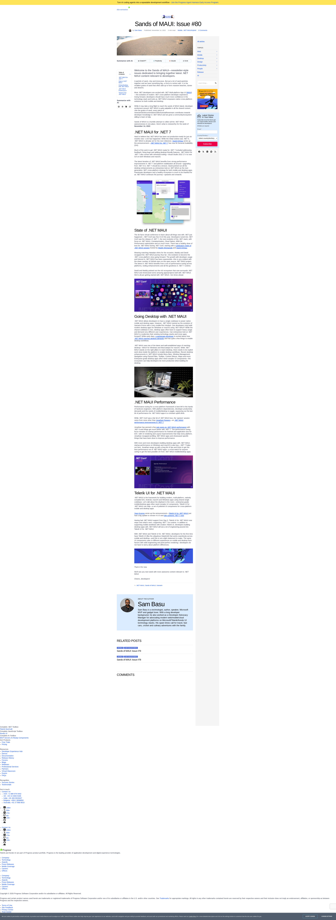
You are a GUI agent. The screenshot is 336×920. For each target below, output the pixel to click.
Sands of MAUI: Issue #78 (129, 659)
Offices (4, 871)
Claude (173, 61)
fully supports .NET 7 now (174, 515)
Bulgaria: (14, 800)
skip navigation (122, 9)
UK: (12, 796)
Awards (5, 862)
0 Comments (202, 30)
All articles (201, 41)
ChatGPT (143, 61)
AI (198, 75)
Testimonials (6, 785)
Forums (5, 760)
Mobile (180, 30)
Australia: (14, 802)
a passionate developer (164, 336)
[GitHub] (5, 820)
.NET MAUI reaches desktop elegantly (149, 338)
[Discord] (5, 823)
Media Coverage (8, 866)
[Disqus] (155, 701)
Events (4, 773)
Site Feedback (7, 907)
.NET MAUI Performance (123, 89)
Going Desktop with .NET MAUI (124, 85)
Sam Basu (138, 30)
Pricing (4, 744)
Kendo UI (3, 733)
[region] (168, 916)
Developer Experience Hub (12, 751)
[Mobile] (207, 55)
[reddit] (211, 152)
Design (200, 62)
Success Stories (8, 782)
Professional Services (10, 767)
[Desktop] (207, 58)
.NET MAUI (140, 585)
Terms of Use (7, 905)
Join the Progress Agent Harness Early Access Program (194, 2)
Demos (4, 754)
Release (200, 72)
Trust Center (6, 912)
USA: (12, 794)
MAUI (189, 92)
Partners (5, 769)
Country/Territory (202, 135)
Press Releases (8, 864)
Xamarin (159, 585)
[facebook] (199, 152)
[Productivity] (207, 65)
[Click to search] (215, 83)
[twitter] (203, 152)
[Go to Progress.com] (5, 851)
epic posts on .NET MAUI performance (171, 427)
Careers (5, 869)
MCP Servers (5, 738)
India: (13, 798)
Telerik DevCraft (6, 729)
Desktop (200, 58)
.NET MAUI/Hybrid (189, 30)
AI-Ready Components (20, 738)
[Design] (207, 62)
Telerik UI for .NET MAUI (122, 93)
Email (199, 129)
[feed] (215, 152)
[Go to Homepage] (129, 9)
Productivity (201, 65)
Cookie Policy (192, 916)
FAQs (4, 775)
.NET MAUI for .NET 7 (159, 143)
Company (5, 858)
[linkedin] (207, 152)
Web (199, 51)
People (200, 69)
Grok (186, 61)
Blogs (4, 762)
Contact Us (6, 792)
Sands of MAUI (150, 585)
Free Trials (6, 742)
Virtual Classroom (8, 771)
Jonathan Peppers (163, 420)
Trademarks (164, 898)
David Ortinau (177, 141)
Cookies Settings (326, 916)
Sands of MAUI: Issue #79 (129, 651)
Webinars (5, 764)
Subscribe (207, 144)
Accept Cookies (310, 916)
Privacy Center (7, 910)
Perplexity (158, 61)
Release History (8, 758)
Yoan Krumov (139, 513)
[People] (207, 68)
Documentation (7, 756)
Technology (6, 860)
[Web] (207, 51)
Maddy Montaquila (165, 248)
